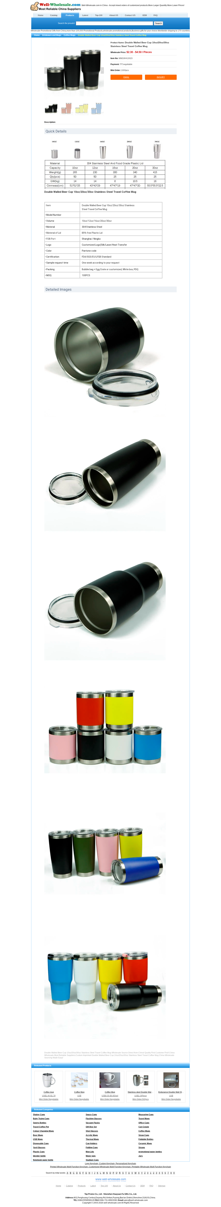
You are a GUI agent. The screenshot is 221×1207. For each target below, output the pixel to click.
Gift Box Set (91, 1127)
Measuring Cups (146, 1114)
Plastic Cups (39, 1152)
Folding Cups (92, 1147)
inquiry (161, 77)
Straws (141, 1147)
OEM (144, 15)
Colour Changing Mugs (43, 1131)
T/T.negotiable (126, 64)
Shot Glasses (92, 1131)
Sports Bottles (39, 1123)
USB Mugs (38, 1139)
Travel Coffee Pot (41, 1127)
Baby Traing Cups (41, 1118)
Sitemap (161, 1186)
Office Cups (143, 1123)
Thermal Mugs (92, 1139)
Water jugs (91, 1156)
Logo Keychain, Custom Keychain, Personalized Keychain (110, 1163)
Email (126, 77)
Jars (140, 1156)
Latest (85, 15)
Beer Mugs (38, 1135)
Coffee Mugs (69, 35)
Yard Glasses (39, 1147)
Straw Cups (143, 1135)
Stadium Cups (92, 1160)
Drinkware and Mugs (51, 35)
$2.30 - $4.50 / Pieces (139, 52)
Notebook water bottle (43, 1160)
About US (113, 15)
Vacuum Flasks (93, 1123)
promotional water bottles (150, 1152)
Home (40, 15)
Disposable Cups (41, 1143)
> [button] (102, 70)
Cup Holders (91, 1143)
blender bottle (39, 1156)
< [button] (46, 70)
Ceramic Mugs (145, 1143)
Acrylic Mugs (92, 1135)
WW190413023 (126, 58)
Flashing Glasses (94, 1118)
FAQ (155, 15)
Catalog (53, 15)
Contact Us (130, 1186)
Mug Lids (90, 1152)
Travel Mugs (144, 1118)
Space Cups (91, 1114)
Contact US (130, 15)
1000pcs (125, 70)
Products (70, 15)
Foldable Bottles (145, 1139)
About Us (117, 1186)
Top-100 (98, 15)
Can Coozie (143, 1127)
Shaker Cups (39, 1114)
